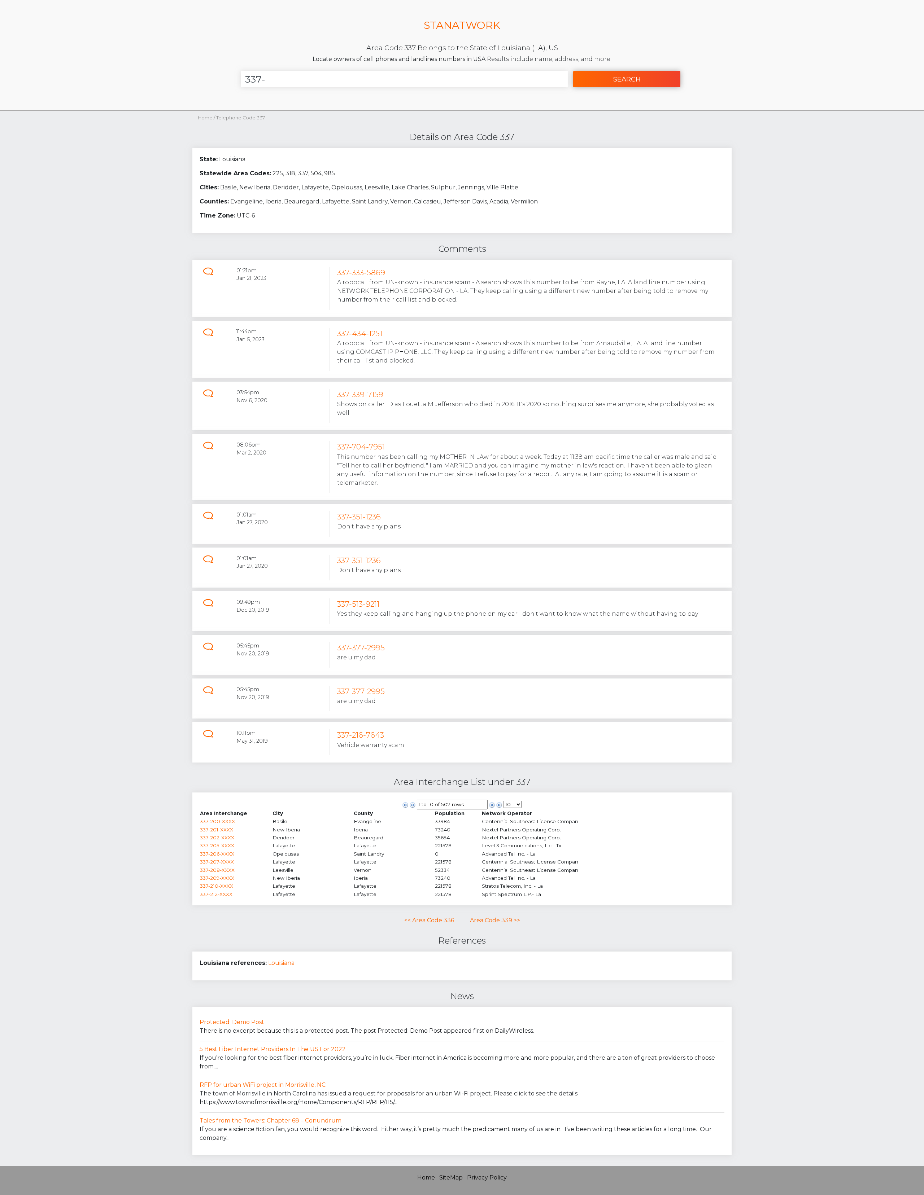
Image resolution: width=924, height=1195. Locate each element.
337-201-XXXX (216, 829)
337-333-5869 (361, 272)
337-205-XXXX (217, 845)
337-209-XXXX (217, 878)
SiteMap (451, 1177)
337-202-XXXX (217, 837)
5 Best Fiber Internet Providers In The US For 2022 (273, 1049)
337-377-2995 (361, 647)
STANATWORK (462, 25)
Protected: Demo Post (232, 1022)
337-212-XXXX (216, 894)
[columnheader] (236, 813)
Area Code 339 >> (495, 920)
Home (205, 117)
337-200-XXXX (217, 821)
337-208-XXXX (217, 870)
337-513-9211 (358, 604)
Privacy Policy (487, 1177)
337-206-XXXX (217, 854)
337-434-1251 (359, 333)
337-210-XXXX (216, 886)
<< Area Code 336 (429, 920)
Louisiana (281, 962)
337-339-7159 (360, 394)
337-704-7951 (361, 446)
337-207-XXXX (217, 862)
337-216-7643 (360, 734)
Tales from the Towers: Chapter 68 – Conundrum (270, 1120)
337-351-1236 (359, 516)
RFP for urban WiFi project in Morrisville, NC (263, 1084)
